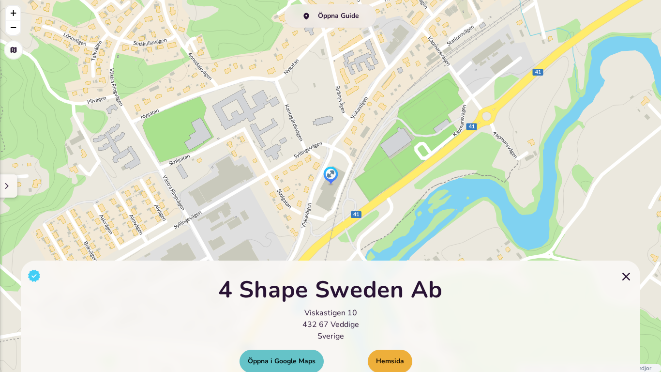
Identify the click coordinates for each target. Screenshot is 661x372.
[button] (331, 176)
